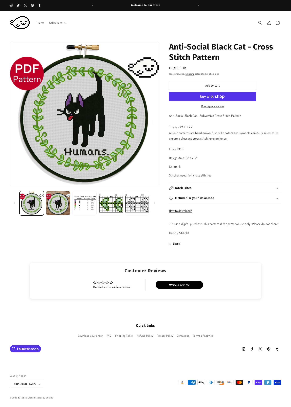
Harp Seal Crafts (26, 398)
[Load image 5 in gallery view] (137, 203)
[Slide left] (14, 203)
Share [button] (176, 243)
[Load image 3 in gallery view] (84, 203)
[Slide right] (154, 203)
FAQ (109, 335)
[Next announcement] (198, 5)
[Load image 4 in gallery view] (111, 203)
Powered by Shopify (43, 398)
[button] (57, 23)
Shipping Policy (124, 335)
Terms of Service (203, 335)
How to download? (180, 211)
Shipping (190, 73)
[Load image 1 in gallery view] (32, 203)
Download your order (90, 335)
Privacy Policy (165, 335)
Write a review (179, 285)
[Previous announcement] (92, 5)
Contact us (183, 335)
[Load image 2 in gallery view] (58, 203)
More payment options (212, 106)
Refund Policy (145, 335)
